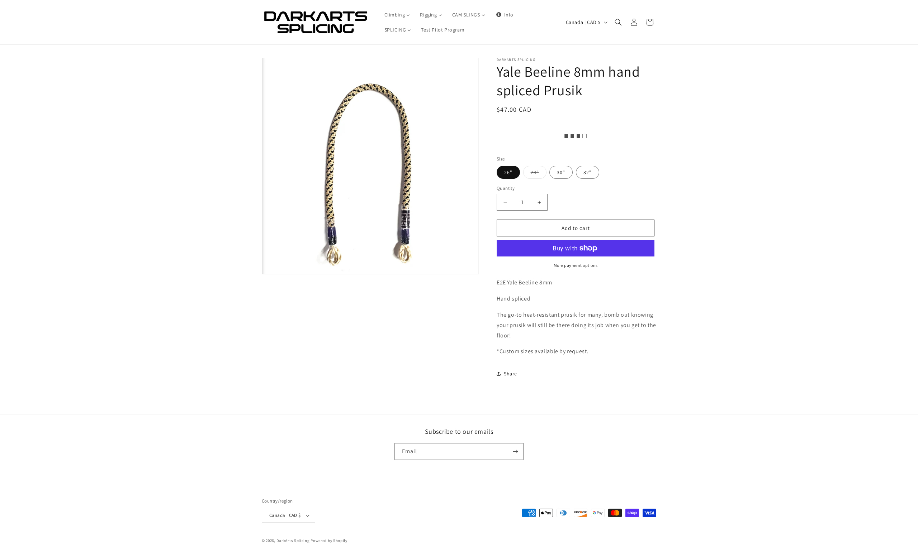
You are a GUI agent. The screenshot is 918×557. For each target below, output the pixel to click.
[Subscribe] (515, 451)
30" (561, 172)
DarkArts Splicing (293, 540)
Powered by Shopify (329, 540)
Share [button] (510, 373)
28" (538, 174)
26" (508, 172)
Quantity (506, 188)
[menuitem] (397, 14)
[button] (618, 22)
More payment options (576, 265)
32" (587, 172)
